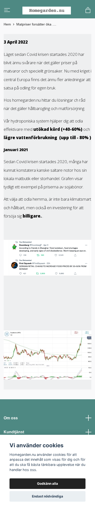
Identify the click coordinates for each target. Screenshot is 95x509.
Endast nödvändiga (47, 496)
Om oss (11, 429)
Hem (7, 35)
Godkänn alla (47, 483)
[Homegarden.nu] (54, 12)
